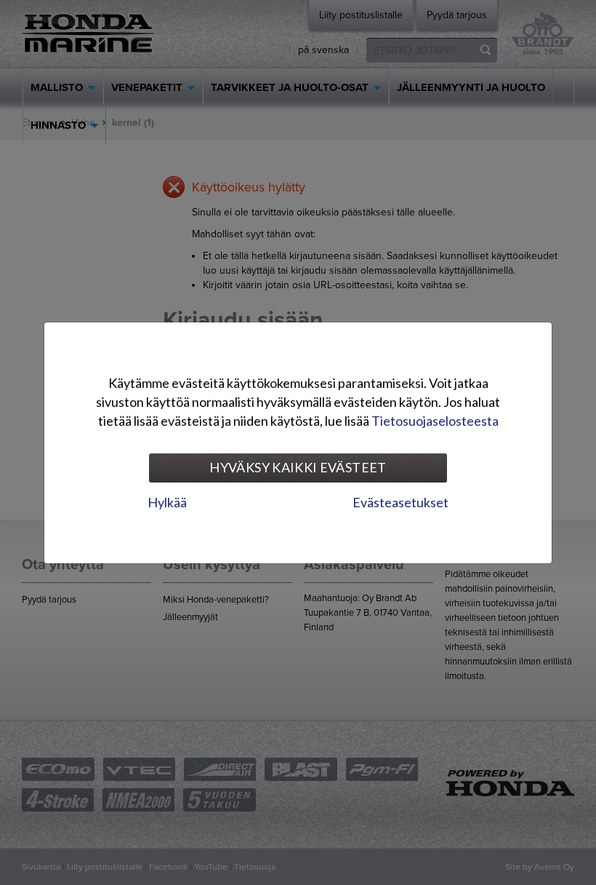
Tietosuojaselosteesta (435, 421)
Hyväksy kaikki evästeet (297, 467)
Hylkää (167, 502)
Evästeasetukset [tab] (400, 502)
